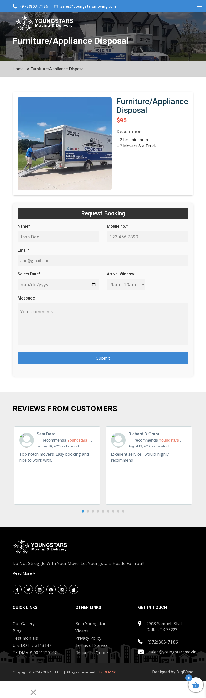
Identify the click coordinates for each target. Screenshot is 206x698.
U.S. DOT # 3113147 (32, 645)
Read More (23, 573)
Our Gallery (24, 623)
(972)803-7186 (162, 642)
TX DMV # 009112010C (35, 652)
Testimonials (25, 638)
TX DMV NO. (108, 672)
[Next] (21, 689)
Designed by (164, 672)
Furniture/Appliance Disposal (57, 69)
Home (18, 69)
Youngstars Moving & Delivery (94, 440)
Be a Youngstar (90, 623)
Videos (81, 631)
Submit (103, 358)
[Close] (33, 693)
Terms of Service (91, 645)
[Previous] (7, 689)
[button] (83, 511)
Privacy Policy (88, 638)
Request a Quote (91, 652)
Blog (17, 631)
